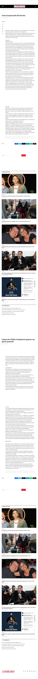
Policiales (3, 554)
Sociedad (3, 194)
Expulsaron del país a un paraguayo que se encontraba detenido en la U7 (16, 221)
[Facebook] (3, 24)
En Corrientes (6, 305)
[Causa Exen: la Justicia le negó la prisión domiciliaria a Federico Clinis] (19, 183)
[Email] (3, 29)
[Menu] (2, 6)
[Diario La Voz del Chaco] (19, 6)
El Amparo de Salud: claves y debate (8, 312)
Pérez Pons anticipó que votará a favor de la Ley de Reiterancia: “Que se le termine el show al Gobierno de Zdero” (19, 274)
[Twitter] (3, 26)
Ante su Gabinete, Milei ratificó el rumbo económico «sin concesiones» (13, 309)
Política (3, 271)
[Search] (35, 6)
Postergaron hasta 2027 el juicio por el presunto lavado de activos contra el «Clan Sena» (18, 247)
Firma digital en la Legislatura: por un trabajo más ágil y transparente (13, 311)
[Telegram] (3, 31)
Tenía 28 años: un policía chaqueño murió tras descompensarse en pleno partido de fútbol (18, 300)
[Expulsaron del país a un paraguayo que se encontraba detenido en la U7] (19, 209)
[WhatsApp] (3, 33)
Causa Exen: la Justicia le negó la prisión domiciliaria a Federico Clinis (16, 196)
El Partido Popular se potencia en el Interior (9, 314)
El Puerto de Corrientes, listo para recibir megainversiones (11, 308)
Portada (3, 9)
